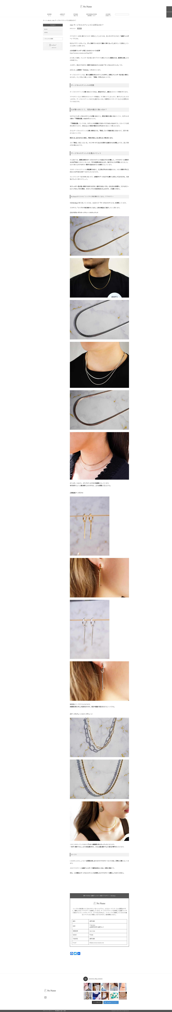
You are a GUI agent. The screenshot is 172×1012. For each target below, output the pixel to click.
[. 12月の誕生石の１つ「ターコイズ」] (114, 996)
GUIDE (108, 15)
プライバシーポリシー (48, 1010)
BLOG (79, 28)
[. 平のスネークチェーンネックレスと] (105, 996)
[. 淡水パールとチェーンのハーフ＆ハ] (96, 996)
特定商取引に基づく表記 (60, 1010)
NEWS (46, 32)
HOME (49, 15)
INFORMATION (91, 15)
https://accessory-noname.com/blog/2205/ (81, 53)
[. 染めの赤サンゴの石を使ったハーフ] (123, 987)
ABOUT (62, 15)
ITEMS (75, 15)
